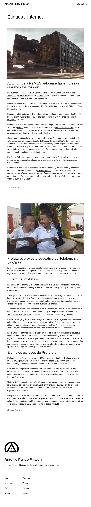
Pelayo (20, 179)
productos (55, 125)
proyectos (11, 119)
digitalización (48, 160)
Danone (57, 106)
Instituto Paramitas (15, 377)
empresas (41, 96)
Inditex (10, 106)
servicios (66, 125)
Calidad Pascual (44, 170)
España (63, 144)
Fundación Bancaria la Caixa (45, 285)
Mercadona (19, 106)
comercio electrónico (64, 127)
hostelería (40, 152)
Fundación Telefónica (67, 268)
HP (19, 109)
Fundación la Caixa (52, 93)
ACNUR (55, 404)
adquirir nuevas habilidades (19, 314)
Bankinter (70, 141)
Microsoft (11, 109)
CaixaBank (23, 96)
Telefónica (11, 96)
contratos (32, 130)
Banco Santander (32, 106)
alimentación (35, 168)
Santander (53, 141)
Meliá (50, 106)
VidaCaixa (11, 179)
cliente (20, 127)
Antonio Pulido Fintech (17, 4)
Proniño (54, 325)
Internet (12, 160)
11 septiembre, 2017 (15, 410)
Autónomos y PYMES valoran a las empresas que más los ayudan (43, 85)
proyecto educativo (18, 268)
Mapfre (44, 106)
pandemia (72, 149)
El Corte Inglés (68, 93)
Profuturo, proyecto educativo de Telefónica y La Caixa (42, 260)
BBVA (61, 141)
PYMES (29, 93)
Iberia (30, 173)
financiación (47, 144)
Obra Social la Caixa (16, 271)
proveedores (12, 133)
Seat (80, 106)
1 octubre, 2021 (13, 187)
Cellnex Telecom (69, 106)
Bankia (45, 141)
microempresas (62, 114)
